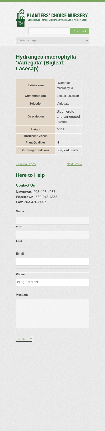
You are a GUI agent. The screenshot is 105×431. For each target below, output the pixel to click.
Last (19, 241)
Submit (23, 338)
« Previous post (26, 164)
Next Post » (74, 164)
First (19, 226)
